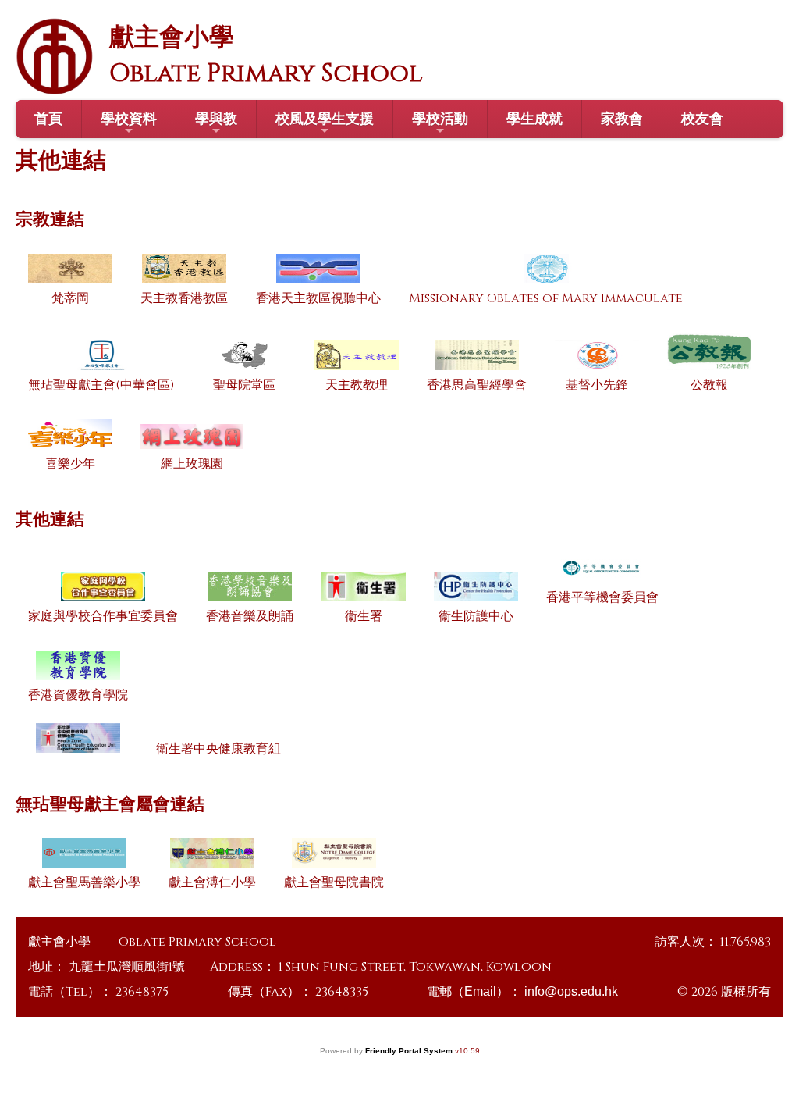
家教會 (622, 119)
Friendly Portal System (410, 1050)
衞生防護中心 (476, 616)
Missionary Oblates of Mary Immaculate (546, 298)
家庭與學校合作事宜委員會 (103, 616)
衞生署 (363, 616)
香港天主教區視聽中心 (318, 298)
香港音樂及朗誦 (249, 616)
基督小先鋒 (597, 385)
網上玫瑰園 (192, 463)
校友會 (702, 119)
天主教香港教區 (184, 298)
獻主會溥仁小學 (212, 882)
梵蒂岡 (70, 298)
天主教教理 (356, 385)
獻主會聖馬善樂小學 (84, 882)
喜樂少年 (70, 463)
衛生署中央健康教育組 (218, 749)
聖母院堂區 (244, 385)
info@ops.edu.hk (571, 991)
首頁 (48, 119)
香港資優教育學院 (78, 695)
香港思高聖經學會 (477, 385)
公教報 (709, 385)
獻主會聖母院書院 (334, 882)
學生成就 (534, 119)
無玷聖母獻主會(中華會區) (101, 385)
